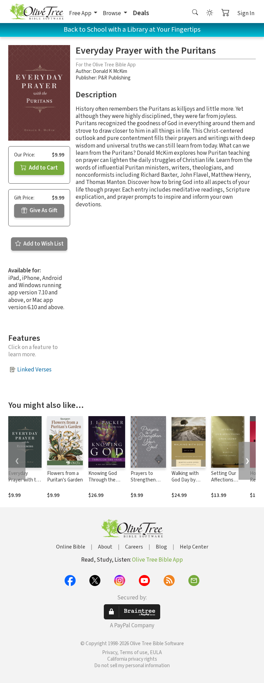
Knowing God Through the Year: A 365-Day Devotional (104, 483)
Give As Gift (43, 210)
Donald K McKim (110, 71)
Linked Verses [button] (34, 370)
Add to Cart (43, 168)
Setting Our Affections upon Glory (223, 480)
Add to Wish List (43, 244)
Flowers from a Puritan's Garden (65, 477)
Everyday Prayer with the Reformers (25, 480)
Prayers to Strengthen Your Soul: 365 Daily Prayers (145, 483)
